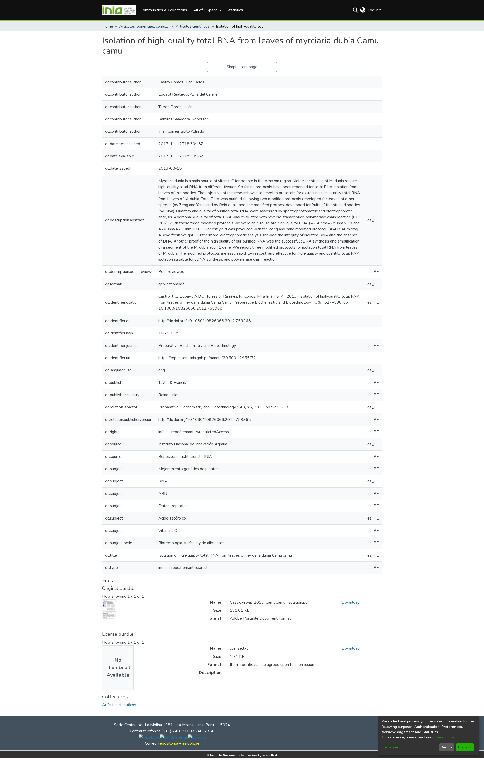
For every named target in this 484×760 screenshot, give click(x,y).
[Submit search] (355, 10)
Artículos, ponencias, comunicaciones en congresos (144, 26)
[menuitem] (207, 10)
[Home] (119, 10)
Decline (447, 747)
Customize (390, 747)
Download (351, 602)
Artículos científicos (193, 26)
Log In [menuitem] (373, 10)
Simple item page (242, 67)
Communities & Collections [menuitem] (164, 10)
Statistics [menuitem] (235, 10)
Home (107, 26)
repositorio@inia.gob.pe (178, 743)
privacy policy (443, 737)
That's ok (464, 747)
